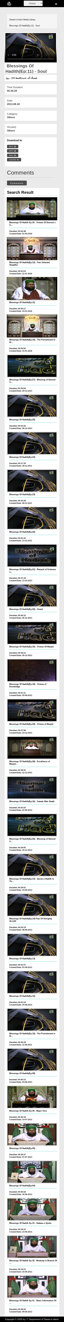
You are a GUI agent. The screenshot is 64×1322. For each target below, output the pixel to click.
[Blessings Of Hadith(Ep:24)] (32, 443)
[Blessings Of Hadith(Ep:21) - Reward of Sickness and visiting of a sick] (32, 555)
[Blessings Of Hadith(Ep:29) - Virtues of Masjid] (32, 710)
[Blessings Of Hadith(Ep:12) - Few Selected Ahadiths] (32, 248)
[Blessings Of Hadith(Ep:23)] (32, 480)
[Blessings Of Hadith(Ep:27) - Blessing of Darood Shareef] (32, 366)
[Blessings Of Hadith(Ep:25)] (32, 405)
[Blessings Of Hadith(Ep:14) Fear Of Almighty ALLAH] (32, 905)
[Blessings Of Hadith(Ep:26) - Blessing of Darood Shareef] (32, 825)
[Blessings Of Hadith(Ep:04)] (32, 1172)
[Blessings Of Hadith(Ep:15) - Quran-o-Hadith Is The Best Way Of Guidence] (32, 865)
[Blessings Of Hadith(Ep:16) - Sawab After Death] (32, 787)
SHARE (13, 160)
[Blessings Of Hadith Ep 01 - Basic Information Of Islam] (32, 1286)
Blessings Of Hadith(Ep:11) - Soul (24, 25)
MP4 (11, 146)
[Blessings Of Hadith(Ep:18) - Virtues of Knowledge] (32, 670)
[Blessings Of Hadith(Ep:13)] (32, 944)
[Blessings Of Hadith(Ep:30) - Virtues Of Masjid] (32, 633)
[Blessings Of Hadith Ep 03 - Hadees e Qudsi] (32, 1209)
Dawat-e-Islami (16, 19)
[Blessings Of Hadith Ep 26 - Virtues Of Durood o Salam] (32, 208)
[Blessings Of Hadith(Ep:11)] (32, 288)
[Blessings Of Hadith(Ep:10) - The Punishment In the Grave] (32, 326)
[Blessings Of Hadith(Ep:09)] (32, 1059)
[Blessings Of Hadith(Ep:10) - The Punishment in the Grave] (32, 1019)
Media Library (29, 19)
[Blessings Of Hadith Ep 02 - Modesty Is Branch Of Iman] (32, 1246)
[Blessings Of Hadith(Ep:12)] (32, 982)
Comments (16, 183)
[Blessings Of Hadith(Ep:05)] (32, 1134)
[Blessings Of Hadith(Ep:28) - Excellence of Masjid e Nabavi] (32, 747)
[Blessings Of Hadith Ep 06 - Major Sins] (32, 1097)
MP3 (11, 151)
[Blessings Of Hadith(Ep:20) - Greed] (32, 595)
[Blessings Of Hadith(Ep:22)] (32, 518)
